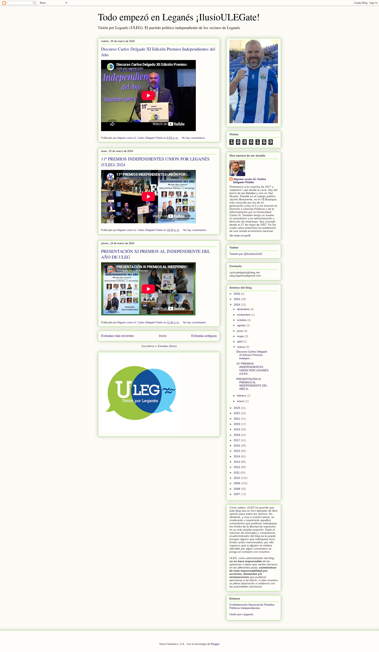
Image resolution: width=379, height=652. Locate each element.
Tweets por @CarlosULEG (245, 253)
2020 (237, 424)
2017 (237, 440)
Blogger (215, 644)
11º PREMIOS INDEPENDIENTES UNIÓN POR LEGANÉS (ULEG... (252, 368)
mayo (241, 336)
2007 (237, 494)
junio (240, 330)
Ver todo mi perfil (239, 235)
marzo (241, 346)
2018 (237, 434)
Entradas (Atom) (167, 346)
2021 (237, 418)
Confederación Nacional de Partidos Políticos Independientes (251, 606)
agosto (241, 325)
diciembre (243, 309)
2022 (237, 413)
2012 (237, 467)
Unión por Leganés (241, 614)
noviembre (244, 314)
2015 (237, 450)
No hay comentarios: (194, 137)
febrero (242, 395)
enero (241, 401)
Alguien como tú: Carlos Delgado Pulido (249, 180)
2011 (237, 472)
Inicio (162, 336)
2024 (237, 304)
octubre (242, 320)
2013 (237, 461)
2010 (237, 477)
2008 (237, 488)
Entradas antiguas (204, 336)
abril (240, 341)
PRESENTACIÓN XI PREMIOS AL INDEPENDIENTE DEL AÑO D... (251, 383)
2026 (237, 293)
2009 (237, 483)
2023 (237, 407)
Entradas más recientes (117, 336)
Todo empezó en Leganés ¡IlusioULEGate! (179, 16)
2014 (237, 456)
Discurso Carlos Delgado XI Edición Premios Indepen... (251, 355)
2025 (237, 299)
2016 (237, 445)
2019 (237, 429)
